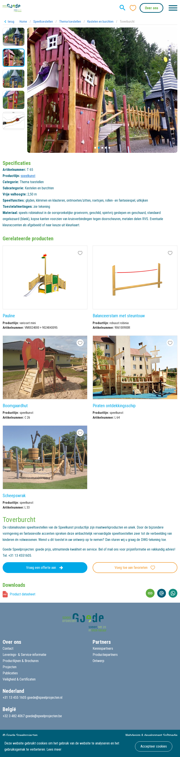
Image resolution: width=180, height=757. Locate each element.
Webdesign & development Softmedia (151, 735)
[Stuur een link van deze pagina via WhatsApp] (173, 593)
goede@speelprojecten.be (43, 716)
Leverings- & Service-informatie (24, 655)
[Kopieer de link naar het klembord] (150, 593)
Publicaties (10, 673)
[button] (95, 148)
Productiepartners (105, 655)
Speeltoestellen (43, 21)
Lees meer (54, 749)
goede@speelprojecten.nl (44, 697)
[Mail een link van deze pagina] (161, 593)
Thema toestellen (70, 21)
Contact (8, 648)
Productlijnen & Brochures (21, 661)
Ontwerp (98, 661)
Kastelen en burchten (100, 21)
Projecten (9, 667)
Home (23, 21)
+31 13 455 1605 (14, 697)
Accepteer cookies (153, 746)
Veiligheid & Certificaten (19, 679)
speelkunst (28, 176)
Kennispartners (103, 648)
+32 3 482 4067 (14, 716)
